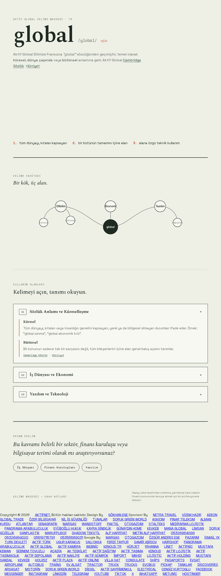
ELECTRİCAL (146, 569)
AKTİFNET (42, 515)
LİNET (168, 546)
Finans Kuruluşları (60, 467)
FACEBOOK (204, 569)
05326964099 (183, 533)
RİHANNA (152, 546)
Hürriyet (33, 66)
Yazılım (92, 467)
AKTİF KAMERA (69, 546)
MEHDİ (137, 555)
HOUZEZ (41, 560)
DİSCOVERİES (207, 564)
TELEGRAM (80, 573)
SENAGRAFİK (47, 524)
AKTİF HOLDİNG (179, 555)
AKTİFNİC (185, 546)
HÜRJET (133, 546)
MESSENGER (14, 573)
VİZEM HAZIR (191, 515)
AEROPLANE (14, 564)
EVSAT (195, 560)
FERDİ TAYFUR (118, 542)
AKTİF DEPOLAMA (38, 555)
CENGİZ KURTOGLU (176, 569)
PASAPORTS (175, 560)
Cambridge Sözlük (35, 355)
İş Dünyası (25, 467)
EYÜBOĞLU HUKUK (67, 528)
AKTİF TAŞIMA (132, 551)
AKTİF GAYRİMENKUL (116, 569)
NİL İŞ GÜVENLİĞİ (74, 519)
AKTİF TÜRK (41, 542)
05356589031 (71, 537)
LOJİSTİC (154, 555)
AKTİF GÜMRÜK (96, 555)
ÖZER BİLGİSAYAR (42, 519)
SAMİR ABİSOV (145, 542)
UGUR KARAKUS (68, 542)
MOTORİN (32, 569)
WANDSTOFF (92, 524)
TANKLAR (185, 564)
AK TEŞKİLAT (77, 551)
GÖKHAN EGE (118, 515)
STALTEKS (157, 524)
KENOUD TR (113, 546)
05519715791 (44, 537)
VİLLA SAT (112, 560)
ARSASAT (12, 569)
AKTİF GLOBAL (41, 546)
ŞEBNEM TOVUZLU (30, 551)
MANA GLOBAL (175, 528)
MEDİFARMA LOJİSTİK (187, 524)
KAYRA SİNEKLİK (99, 528)
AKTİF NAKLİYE (68, 555)
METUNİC (170, 573)
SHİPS (154, 560)
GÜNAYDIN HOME (129, 528)
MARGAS (69, 524)
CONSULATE (135, 560)
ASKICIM (158, 519)
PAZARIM (192, 537)
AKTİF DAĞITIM (104, 551)
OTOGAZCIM (133, 524)
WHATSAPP (148, 573)
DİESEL (90, 569)
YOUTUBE (101, 573)
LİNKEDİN (59, 573)
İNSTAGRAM (38, 573)
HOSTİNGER (191, 573)
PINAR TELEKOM (182, 519)
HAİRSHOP (170, 542)
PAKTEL (113, 524)
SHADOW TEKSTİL (86, 533)
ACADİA (56, 551)
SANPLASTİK (29, 533)
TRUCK (113, 564)
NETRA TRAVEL (165, 515)
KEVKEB (153, 528)
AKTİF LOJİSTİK (178, 551)
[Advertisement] (110, 104)
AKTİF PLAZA (63, 560)
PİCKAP (166, 564)
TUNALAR (100, 519)
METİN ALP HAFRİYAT (149, 533)
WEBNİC (92, 546)
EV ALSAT (74, 564)
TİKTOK (120, 573)
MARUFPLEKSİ (55, 533)
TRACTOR (95, 564)
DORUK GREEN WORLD (130, 519)
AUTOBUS (36, 564)
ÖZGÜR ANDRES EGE (164, 537)
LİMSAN (198, 528)
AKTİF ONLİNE (88, 560)
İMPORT (120, 555)
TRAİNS (55, 564)
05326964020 (16, 537)
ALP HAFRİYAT (116, 533)
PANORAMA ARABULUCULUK (26, 528)
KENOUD (154, 551)
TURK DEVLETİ (16, 542)
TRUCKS (130, 564)
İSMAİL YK (212, 537)
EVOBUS (149, 564)
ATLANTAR (24, 524)
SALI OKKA (94, 542)
